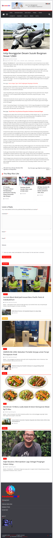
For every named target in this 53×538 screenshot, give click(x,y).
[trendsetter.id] (3, 14)
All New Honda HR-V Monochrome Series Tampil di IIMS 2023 (43, 189)
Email (4, 238)
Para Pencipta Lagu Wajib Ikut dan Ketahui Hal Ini (38, 168)
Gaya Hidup (28, 12)
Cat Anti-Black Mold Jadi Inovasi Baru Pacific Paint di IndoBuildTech (23, 298)
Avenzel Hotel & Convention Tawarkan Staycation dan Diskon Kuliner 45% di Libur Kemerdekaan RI (31, 420)
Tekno (40, 12)
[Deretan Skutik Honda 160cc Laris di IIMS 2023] (26, 177)
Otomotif (12, 16)
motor (18, 60)
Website (4, 245)
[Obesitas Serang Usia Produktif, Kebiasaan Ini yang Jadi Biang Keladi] (6, 367)
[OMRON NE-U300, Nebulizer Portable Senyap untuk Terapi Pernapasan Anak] (26, 334)
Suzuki (26, 60)
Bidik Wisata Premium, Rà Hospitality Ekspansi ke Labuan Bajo (26, 311)
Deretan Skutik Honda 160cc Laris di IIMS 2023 (26, 189)
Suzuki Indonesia (38, 60)
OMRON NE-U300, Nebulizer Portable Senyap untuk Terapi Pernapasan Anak (26, 353)
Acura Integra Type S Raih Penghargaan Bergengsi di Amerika (23, 83)
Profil (31, 16)
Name (4, 231)
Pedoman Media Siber (7, 504)
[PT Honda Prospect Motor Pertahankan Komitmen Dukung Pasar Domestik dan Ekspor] (9, 177)
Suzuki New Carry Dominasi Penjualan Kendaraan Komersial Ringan (26, 111)
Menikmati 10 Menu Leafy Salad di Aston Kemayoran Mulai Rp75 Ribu (26, 408)
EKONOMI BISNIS (19, 12)
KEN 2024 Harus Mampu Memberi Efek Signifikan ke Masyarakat (13, 168)
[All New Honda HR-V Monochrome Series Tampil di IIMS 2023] (43, 177)
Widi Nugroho (13, 412)
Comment (5, 213)
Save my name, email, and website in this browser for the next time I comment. (24, 252)
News (11, 12)
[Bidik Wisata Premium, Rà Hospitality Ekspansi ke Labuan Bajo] (6, 312)
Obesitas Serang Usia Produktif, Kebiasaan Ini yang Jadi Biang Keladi (28, 366)
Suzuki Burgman (31, 60)
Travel (34, 12)
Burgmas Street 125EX (8, 60)
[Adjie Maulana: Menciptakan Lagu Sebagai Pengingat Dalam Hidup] (26, 444)
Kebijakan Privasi (6, 507)
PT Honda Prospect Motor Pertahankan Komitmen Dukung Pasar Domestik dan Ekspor (9, 191)
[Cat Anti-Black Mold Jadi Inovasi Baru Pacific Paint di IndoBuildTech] (26, 279)
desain (15, 60)
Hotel (37, 16)
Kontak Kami (5, 510)
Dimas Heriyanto (13, 59)
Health (26, 16)
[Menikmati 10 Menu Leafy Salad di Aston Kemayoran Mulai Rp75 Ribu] (26, 389)
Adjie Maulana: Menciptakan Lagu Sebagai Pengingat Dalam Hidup (24, 463)
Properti (19, 16)
